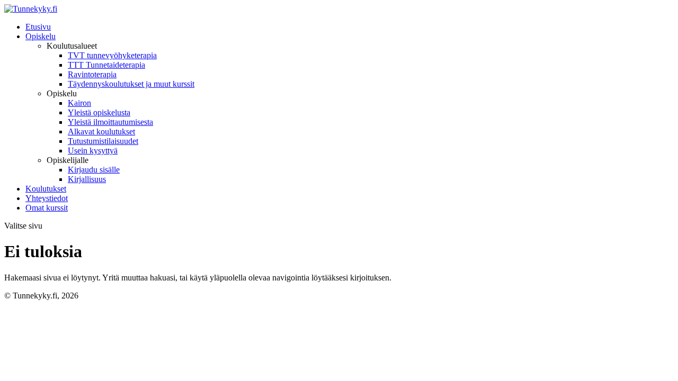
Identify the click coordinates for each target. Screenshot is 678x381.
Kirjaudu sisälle (94, 169)
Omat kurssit (46, 207)
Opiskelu (40, 36)
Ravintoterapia (92, 74)
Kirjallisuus (87, 179)
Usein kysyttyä (93, 150)
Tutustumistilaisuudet (103, 141)
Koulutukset (45, 188)
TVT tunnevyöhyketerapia (112, 55)
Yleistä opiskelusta (99, 112)
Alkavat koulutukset (101, 131)
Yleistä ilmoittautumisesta (110, 121)
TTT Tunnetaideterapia (106, 64)
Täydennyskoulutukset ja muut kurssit (131, 83)
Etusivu (38, 26)
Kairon (79, 102)
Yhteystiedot (46, 198)
